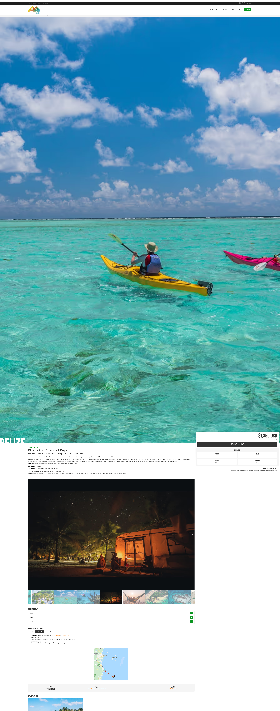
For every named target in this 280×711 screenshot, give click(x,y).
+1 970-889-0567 (173, 689)
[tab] (30, 631)
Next (192, 534)
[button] (218, 10)
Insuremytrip (56, 635)
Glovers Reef (52, 16)
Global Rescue (66, 635)
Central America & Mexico (34, 15)
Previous (30, 534)
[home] (34, 10)
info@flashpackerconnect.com (97, 689)
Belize (45, 16)
